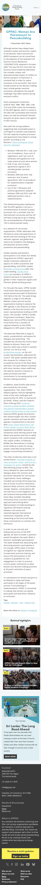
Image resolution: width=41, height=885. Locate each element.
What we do (25, 871)
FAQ (22, 879)
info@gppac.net (8, 787)
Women (14, 603)
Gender (7, 603)
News (4, 808)
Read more (10, 756)
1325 (21, 603)
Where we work (8, 873)
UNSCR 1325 (29, 603)
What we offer (26, 873)
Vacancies (6, 879)
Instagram (16, 864)
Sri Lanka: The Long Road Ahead (20, 727)
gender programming (15, 269)
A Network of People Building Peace (17, 7)
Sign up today (20, 856)
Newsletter (6, 806)
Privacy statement (9, 881)
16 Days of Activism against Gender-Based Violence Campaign (21, 686)
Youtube (28, 864)
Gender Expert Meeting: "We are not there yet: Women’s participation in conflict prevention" (21, 640)
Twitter (23, 610)
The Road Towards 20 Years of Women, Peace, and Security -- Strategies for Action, (20, 462)
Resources (6, 811)
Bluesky (33, 864)
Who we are (6, 871)
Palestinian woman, (13, 352)
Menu (35, 7)
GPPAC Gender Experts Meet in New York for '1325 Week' (20, 664)
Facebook (33, 610)
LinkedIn (22, 864)
